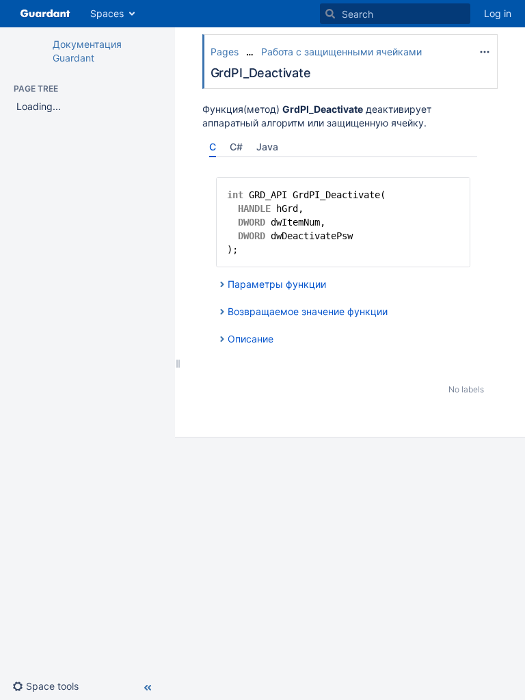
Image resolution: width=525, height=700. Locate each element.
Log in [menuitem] (497, 13)
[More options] (485, 52)
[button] (51, 686)
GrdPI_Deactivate (261, 73)
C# (236, 146)
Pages (225, 51)
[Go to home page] (45, 13)
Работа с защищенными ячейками (341, 51)
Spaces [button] (107, 13)
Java (267, 146)
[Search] (330, 13)
